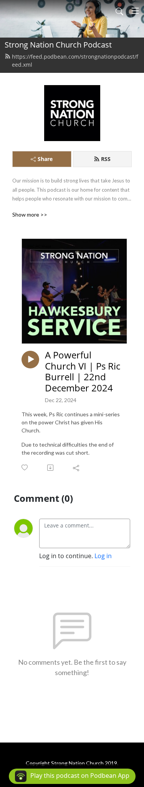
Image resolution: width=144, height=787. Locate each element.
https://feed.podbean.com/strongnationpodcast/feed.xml (75, 60)
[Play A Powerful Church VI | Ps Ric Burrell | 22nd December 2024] (30, 359)
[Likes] (25, 467)
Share (45, 159)
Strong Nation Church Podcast (58, 44)
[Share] (76, 467)
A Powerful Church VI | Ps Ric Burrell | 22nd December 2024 (82, 372)
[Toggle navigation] (135, 10)
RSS (106, 159)
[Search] (119, 10)
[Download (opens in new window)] (50, 468)
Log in (103, 556)
